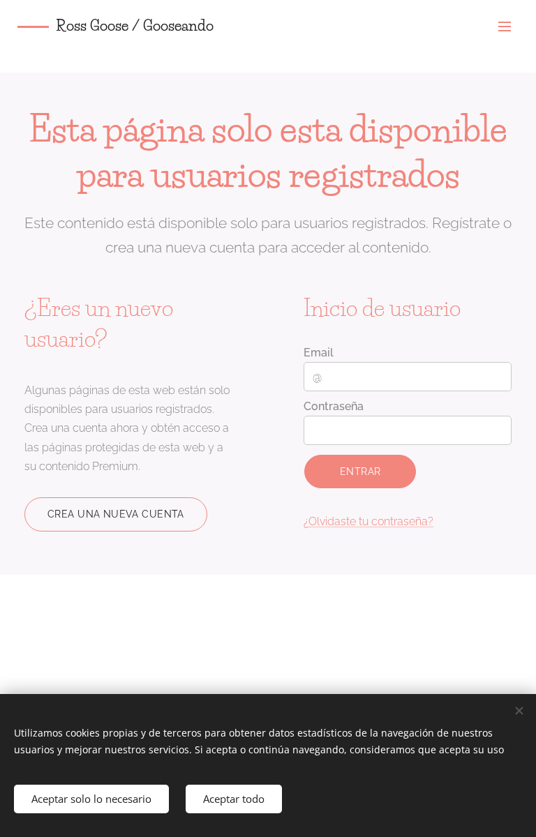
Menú (505, 26)
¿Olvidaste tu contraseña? (368, 521)
